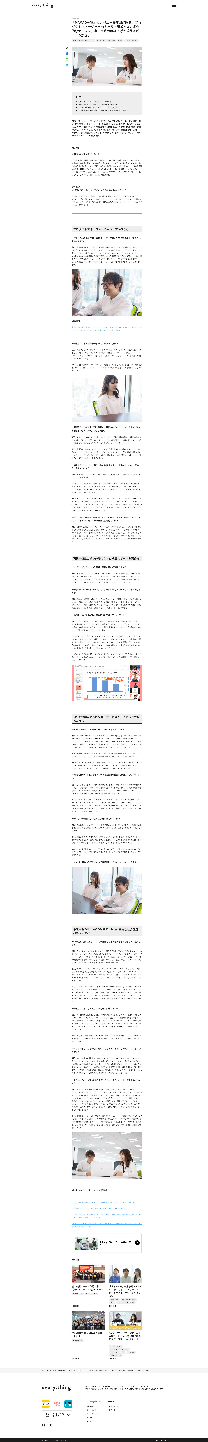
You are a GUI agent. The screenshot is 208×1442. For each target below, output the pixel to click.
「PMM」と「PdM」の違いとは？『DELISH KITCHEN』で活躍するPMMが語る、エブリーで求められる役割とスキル (107, 1225)
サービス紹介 (91, 1410)
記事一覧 (51, 1370)
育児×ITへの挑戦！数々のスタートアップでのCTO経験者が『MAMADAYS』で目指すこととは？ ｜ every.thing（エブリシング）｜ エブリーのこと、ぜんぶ (107, 328)
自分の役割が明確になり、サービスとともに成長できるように (101, 107)
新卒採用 (112, 1410)
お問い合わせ (45, 1440)
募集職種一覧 (114, 1406)
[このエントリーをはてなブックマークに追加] (67, 65)
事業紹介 (89, 1417)
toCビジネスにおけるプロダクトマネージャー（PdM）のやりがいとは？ (99, 1208)
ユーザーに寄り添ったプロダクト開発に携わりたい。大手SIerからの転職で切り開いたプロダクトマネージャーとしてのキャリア (106, 1216)
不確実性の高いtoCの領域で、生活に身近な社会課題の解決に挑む (103, 110)
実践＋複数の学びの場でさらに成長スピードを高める (98, 104)
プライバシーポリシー (54, 1440)
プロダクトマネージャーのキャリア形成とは (95, 102)
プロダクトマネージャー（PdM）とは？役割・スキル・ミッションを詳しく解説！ (103, 1202)
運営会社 (63, 1440)
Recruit (111, 1401)
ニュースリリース (92, 1414)
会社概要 (89, 1406)
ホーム (44, 1370)
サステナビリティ (92, 1421)
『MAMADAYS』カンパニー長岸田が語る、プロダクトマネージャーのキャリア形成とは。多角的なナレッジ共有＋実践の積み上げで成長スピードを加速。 (104, 1370)
